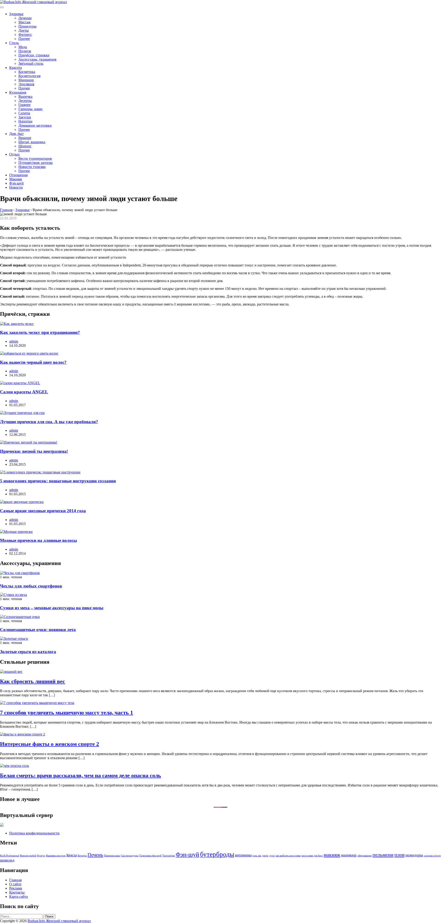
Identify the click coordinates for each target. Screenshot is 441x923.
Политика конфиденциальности (34, 833)
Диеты (23, 30)
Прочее (24, 39)
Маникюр (26, 80)
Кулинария (17, 92)
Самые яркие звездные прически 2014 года (43, 510)
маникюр (348, 855)
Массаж (24, 22)
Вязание (24, 138)
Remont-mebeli (28, 855)
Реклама (15, 888)
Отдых (14, 154)
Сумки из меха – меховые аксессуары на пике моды (51, 607)
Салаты (24, 113)
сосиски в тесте (432, 855)
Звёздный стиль (30, 63)
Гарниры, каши (30, 109)
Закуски (24, 117)
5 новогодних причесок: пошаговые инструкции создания (58, 480)
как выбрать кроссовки (288, 855)
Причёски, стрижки (33, 55)
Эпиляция (26, 84)
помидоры (414, 855)
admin (13, 341)
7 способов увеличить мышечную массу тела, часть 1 (66, 713)
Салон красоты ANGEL (24, 391)
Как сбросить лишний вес (32, 681)
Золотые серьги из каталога (28, 651)
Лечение (25, 18)
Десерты (25, 101)
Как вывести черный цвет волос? (33, 362)
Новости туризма (31, 167)
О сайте (15, 884)
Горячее (24, 105)
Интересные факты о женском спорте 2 (49, 744)
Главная (15, 880)
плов (399, 855)
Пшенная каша (112, 855)
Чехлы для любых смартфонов (31, 586)
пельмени (383, 855)
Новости (16, 187)
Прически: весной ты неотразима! (34, 451)
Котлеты (82, 855)
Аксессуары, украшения (37, 59)
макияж (332, 855)
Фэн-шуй (16, 183)
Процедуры (27, 26)
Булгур (41, 855)
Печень (95, 855)
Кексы (71, 855)
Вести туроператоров (35, 158)
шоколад (7, 860)
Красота (15, 68)
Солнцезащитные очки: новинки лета (38, 629)
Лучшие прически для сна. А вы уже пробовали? (49, 421)
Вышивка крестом (55, 855)
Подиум (24, 51)
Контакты (17, 892)
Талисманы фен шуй (150, 855)
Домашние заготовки (35, 125)
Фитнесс (25, 34)
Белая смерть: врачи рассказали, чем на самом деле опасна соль (80, 775)
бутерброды (217, 854)
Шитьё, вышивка (31, 142)
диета (265, 855)
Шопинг (25, 146)
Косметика (26, 72)
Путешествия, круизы (35, 163)
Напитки (25, 121)
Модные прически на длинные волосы (38, 540)
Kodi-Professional (9, 855)
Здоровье (16, 14)
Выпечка (25, 96)
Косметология (29, 76)
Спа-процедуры (129, 855)
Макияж (15, 179)
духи (272, 855)
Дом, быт (16, 134)
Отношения (18, 175)
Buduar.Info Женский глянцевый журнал (59, 921)
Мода (22, 47)
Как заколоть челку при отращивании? (40, 332)
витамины (243, 855)
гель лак (256, 855)
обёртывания (364, 855)
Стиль (14, 43)
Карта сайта (18, 896)
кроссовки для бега (312, 855)
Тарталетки (168, 855)
